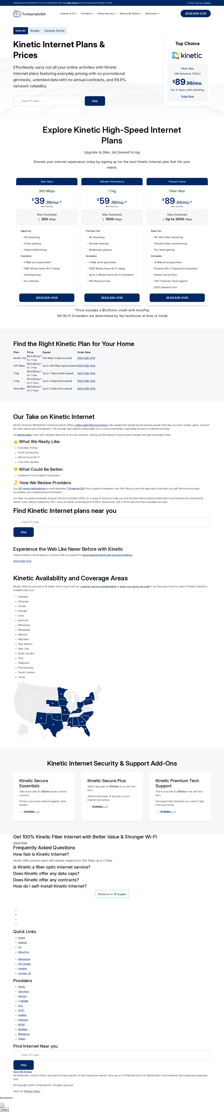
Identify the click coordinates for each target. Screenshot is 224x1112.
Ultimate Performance (112, 181)
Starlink (22, 1015)
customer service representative (98, 586)
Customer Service (54, 30)
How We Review (22, 1071)
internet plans (24, 434)
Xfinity (21, 986)
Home (21, 937)
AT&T (21, 1010)
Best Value (47, 181)
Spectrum (23, 991)
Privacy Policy (32, 1091)
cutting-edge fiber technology (91, 425)
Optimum (23, 1019)
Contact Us (24, 973)
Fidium (21, 1038)
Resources (152, 13)
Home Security (106, 13)
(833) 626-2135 (195, 13)
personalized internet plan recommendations (107, 555)
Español (207, 3)
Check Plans (20, 842)
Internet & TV (67, 13)
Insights (22, 968)
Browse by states (130, 13)
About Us (23, 951)
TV (19, 947)
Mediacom (24, 1034)
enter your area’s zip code (134, 586)
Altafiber (23, 1029)
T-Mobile (23, 1000)
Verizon (22, 996)
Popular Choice (177, 181)
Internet (21, 30)
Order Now (187, 96)
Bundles (34, 30)
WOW (21, 1024)
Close (4, 1109)
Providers (86, 13)
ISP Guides (24, 963)
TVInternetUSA (76, 488)
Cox (20, 1005)
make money (72, 3)
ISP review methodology (32, 488)
